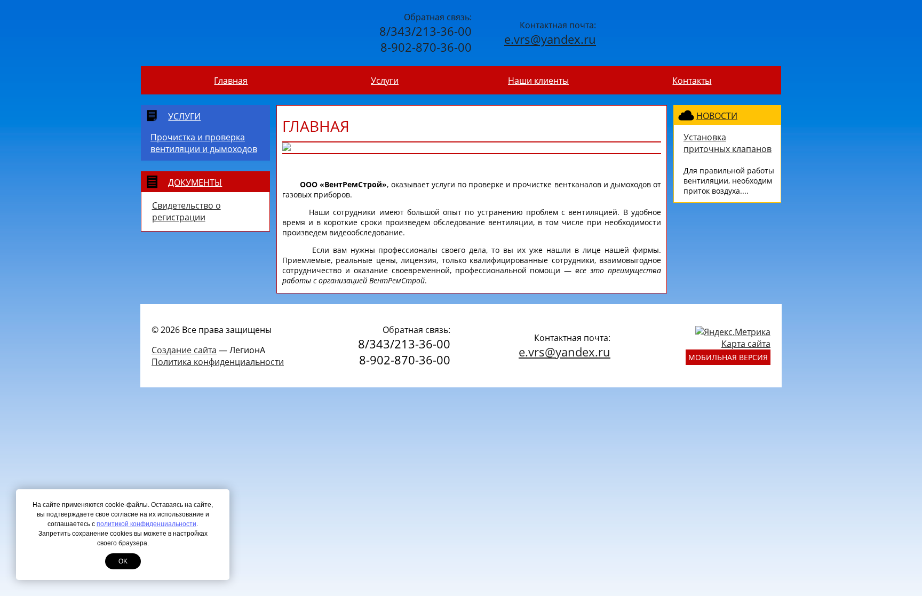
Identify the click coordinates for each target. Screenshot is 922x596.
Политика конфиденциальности (218, 362)
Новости (716, 116)
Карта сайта (745, 343)
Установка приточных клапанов (727, 143)
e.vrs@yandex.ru (550, 39)
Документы (195, 182)
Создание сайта (184, 350)
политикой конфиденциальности (146, 524)
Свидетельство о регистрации (186, 211)
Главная (231, 80)
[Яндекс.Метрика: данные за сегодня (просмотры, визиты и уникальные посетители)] (732, 332)
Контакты (691, 80)
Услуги (385, 80)
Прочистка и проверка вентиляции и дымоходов (203, 143)
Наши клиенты (538, 80)
